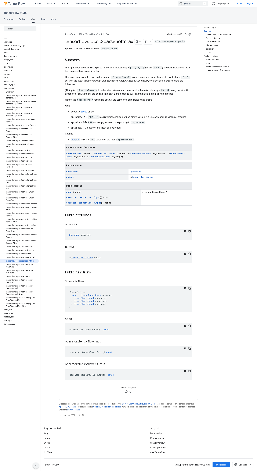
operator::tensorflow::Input (83, 197)
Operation (135, 171)
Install (38, 3)
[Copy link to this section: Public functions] (94, 272)
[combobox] (193, 3)
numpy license (73, 410)
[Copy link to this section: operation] (81, 224)
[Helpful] (185, 34)
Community (101, 3)
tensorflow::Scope (104, 153)
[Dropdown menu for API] (68, 3)
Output (75, 139)
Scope (84, 111)
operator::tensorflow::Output (83, 202)
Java (43, 19)
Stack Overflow (157, 443)
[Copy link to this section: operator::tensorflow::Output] (108, 364)
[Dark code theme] (184, 231)
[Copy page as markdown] (146, 41)
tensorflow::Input (140, 153)
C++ (33, 19)
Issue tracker (156, 433)
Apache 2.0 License (67, 407)
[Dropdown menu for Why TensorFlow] (136, 3)
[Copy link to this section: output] (77, 247)
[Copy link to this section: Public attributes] (94, 215)
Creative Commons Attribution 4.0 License (140, 404)
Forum (47, 438)
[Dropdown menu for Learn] (55, 3)
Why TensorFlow (125, 3)
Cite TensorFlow (157, 452)
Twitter (47, 447)
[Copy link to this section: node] (75, 319)
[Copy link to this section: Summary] (83, 60)
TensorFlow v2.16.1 (16, 13)
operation (72, 171)
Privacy (56, 465)
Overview (9, 19)
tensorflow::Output (143, 177)
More (53, 19)
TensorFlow (70, 34)
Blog (46, 433)
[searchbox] (20, 28)
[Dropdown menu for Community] (110, 3)
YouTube (48, 452)
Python (22, 19)
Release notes (157, 438)
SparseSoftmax (74, 153)
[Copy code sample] (189, 231)
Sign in (250, 3)
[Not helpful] (190, 34)
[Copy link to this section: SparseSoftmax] (89, 281)
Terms (47, 465)
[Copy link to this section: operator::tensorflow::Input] (105, 342)
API (63, 3)
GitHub (238, 3)
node (69, 192)
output (70, 177)
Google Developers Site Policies (107, 407)
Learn (49, 3)
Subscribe (221, 464)
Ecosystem (80, 3)
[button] (19, 42)
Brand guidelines (158, 447)
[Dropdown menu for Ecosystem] (89, 3)
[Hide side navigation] (36, 466)
